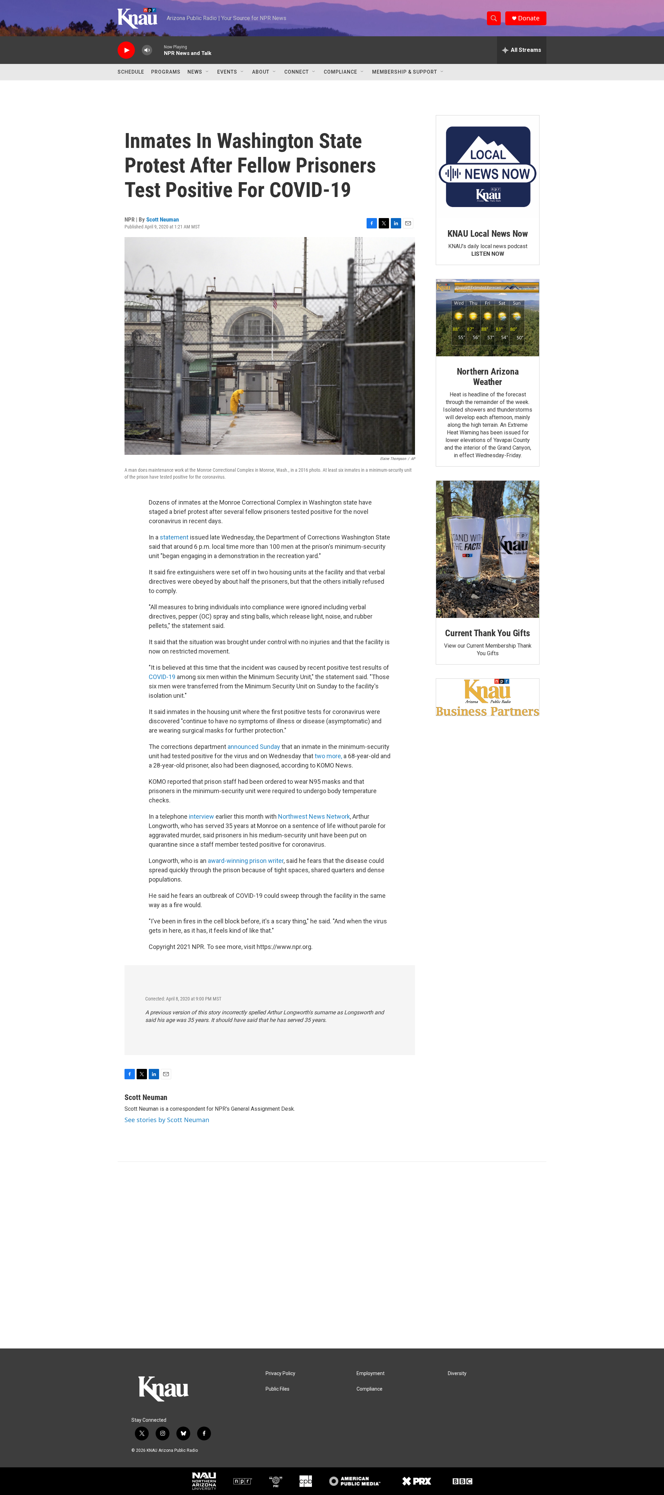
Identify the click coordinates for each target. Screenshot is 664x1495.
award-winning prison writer (246, 860)
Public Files (277, 1389)
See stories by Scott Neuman (166, 1120)
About (260, 72)
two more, (328, 756)
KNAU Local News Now (488, 233)
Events (227, 72)
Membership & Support (404, 72)
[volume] (147, 50)
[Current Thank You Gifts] (487, 549)
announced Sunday (254, 746)
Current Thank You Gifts (487, 633)
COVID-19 (162, 676)
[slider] (158, 50)
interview (201, 816)
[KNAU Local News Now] (487, 166)
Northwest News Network (314, 816)
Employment (371, 1373)
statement (174, 537)
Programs (166, 72)
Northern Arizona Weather (488, 376)
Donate (529, 18)
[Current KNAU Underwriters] (487, 697)
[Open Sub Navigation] (207, 72)
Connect (296, 72)
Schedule (131, 72)
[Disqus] (332, 1255)
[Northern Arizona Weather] (487, 318)
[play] (126, 50)
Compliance (340, 72)
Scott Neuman (162, 219)
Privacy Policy (280, 1373)
